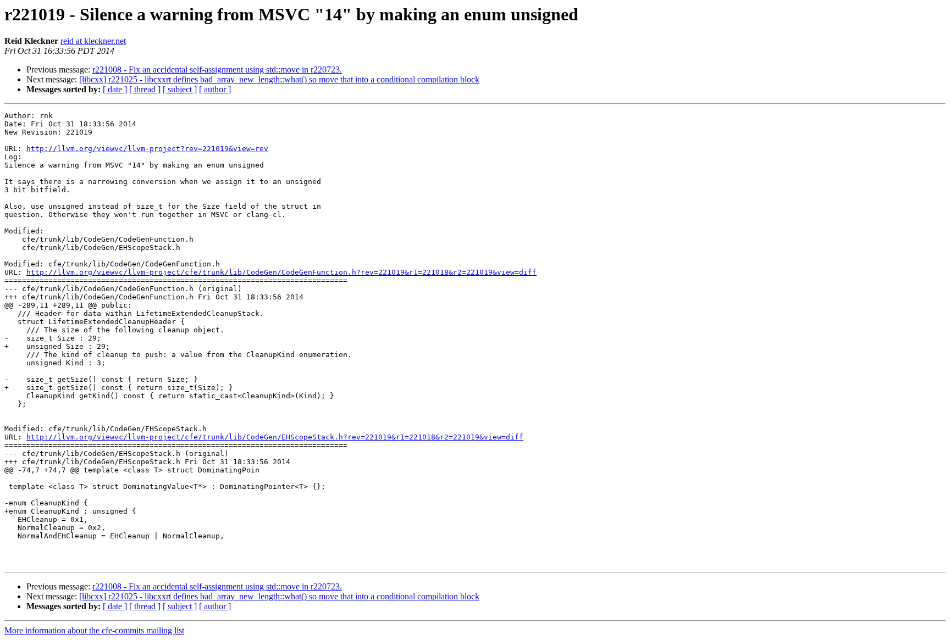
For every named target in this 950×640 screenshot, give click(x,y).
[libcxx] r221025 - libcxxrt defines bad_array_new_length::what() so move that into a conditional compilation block (279, 79)
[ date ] (115, 89)
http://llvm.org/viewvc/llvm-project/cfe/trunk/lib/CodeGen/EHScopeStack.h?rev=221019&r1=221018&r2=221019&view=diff (274, 437)
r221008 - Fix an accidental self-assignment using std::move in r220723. (217, 69)
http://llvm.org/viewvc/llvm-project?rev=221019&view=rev (147, 148)
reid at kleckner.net (93, 41)
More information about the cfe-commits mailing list (94, 630)
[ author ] (215, 89)
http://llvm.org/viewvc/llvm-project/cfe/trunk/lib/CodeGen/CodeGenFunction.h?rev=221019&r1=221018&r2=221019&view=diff (281, 272)
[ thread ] (145, 89)
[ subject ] (180, 89)
